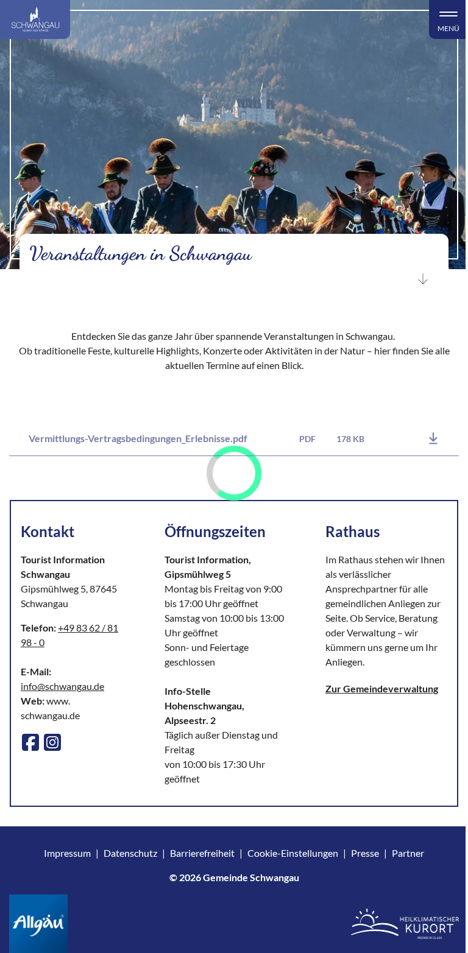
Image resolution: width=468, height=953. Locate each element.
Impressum (67, 853)
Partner (408, 853)
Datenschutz (130, 853)
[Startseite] (35, 19)
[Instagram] (52, 742)
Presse (365, 853)
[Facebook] (30, 742)
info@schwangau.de (62, 686)
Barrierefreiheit (202, 853)
